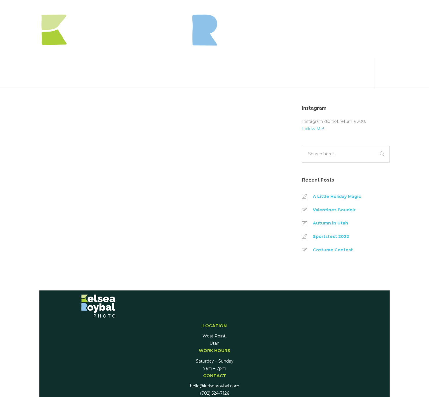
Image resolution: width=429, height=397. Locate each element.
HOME (348, 14)
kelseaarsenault (72, 203)
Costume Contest (333, 250)
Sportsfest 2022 (331, 236)
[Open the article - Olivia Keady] (69, 143)
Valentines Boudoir (334, 210)
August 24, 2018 (111, 203)
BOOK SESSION (357, 73)
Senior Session (72, 229)
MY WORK (352, 43)
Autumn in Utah (330, 223)
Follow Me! (313, 128)
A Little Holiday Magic (337, 196)
